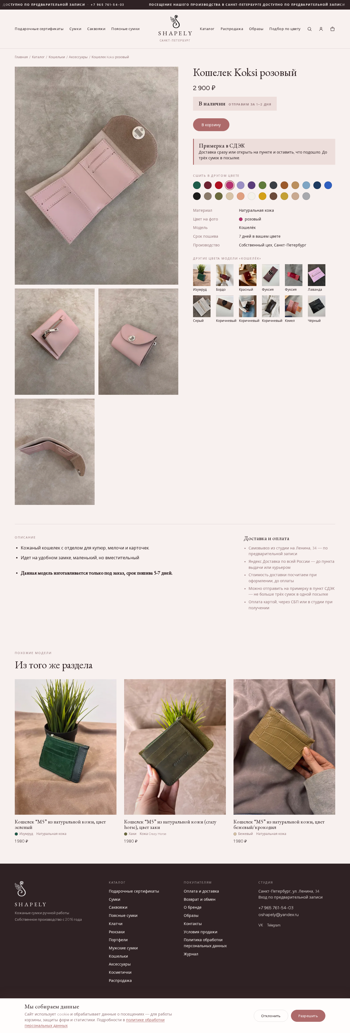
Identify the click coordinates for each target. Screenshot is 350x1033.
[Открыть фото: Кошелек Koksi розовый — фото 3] (138, 342)
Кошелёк (247, 227)
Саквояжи (96, 29)
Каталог (207, 29)
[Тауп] (208, 196)
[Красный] (219, 185)
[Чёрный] (197, 196)
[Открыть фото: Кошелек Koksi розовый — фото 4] (55, 452)
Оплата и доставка (201, 891)
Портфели (118, 940)
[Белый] (251, 196)
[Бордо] (208, 185)
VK (260, 925)
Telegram (274, 925)
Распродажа (232, 29)
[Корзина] (332, 29)
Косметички (120, 972)
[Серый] (273, 185)
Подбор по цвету (285, 29)
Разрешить (308, 1016)
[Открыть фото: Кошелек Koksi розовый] (96, 175)
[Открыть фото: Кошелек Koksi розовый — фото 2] (55, 342)
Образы (256, 29)
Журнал (191, 954)
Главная (21, 57)
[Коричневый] (284, 185)
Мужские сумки (123, 948)
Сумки (75, 29)
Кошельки (57, 57)
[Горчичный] (284, 196)
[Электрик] (328, 185)
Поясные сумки (125, 29)
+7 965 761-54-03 (275, 907)
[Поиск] (309, 29)
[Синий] (317, 185)
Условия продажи (200, 932)
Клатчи (115, 924)
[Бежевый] (230, 196)
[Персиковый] (240, 196)
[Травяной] (262, 185)
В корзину (211, 125)
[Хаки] (219, 196)
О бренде (193, 907)
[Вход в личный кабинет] (321, 29)
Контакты (193, 924)
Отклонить (271, 1016)
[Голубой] (306, 185)
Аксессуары (78, 57)
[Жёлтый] (262, 196)
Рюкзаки (117, 932)
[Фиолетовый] (251, 185)
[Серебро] (306, 196)
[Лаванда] (240, 185)
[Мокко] (273, 196)
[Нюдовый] (295, 196)
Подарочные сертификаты (39, 29)
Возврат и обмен (199, 899)
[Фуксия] (230, 185)
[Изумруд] (197, 185)
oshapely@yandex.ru (278, 914)
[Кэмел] (295, 185)
